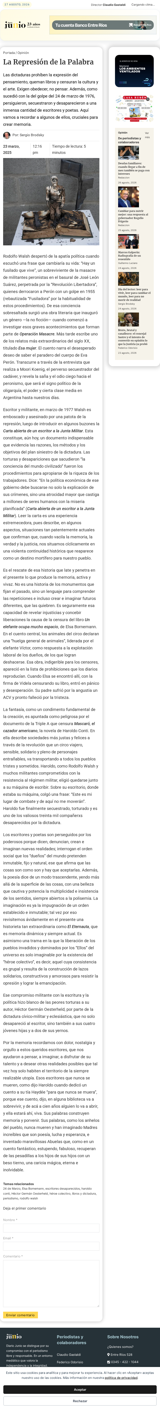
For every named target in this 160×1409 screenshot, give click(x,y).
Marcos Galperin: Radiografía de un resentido (129, 256)
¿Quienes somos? (120, 1347)
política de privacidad (121, 1378)
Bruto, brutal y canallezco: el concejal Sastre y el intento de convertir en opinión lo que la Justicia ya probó (133, 337)
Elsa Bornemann (33, 1188)
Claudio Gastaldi (69, 1355)
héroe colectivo (60, 1193)
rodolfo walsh (29, 1198)
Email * (8, 1238)
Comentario (13, 1256)
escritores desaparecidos (62, 1188)
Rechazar (80, 1401)
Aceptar (80, 1390)
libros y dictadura (84, 1193)
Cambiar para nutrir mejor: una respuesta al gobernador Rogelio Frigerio (133, 216)
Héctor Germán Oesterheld (29, 1193)
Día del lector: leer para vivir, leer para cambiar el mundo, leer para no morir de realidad (134, 294)
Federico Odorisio (70, 1362)
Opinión (23, 53)
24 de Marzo (11, 1188)
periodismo (10, 1198)
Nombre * (10, 1220)
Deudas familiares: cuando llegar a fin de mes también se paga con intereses (134, 168)
